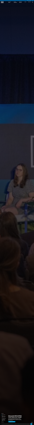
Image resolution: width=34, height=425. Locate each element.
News (27, 0)
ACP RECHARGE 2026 (3, 414)
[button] (10, 2)
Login (32, 0)
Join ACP (30, 0)
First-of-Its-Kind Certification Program (4, 418)
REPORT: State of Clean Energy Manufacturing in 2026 (3, 420)
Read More (11, 421)
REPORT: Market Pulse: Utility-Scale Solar (4, 416)
